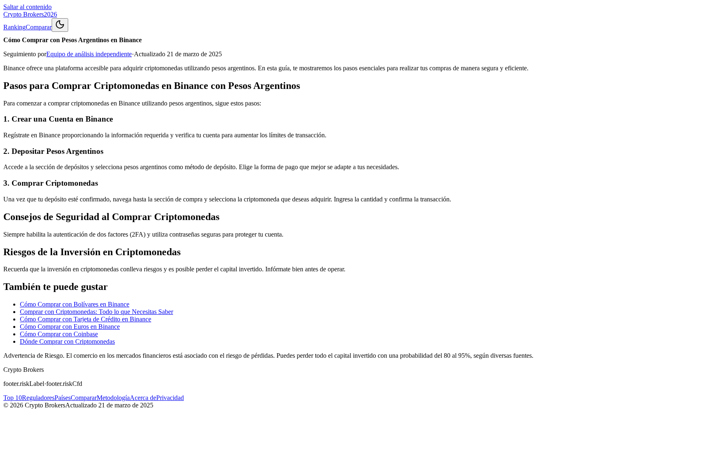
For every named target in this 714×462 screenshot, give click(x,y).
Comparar (39, 27)
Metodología (113, 397)
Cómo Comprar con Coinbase (59, 334)
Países (63, 397)
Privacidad (170, 397)
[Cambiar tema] (60, 25)
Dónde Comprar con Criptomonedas (67, 341)
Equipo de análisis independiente (89, 53)
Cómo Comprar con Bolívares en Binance (74, 304)
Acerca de (143, 397)
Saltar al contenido (27, 6)
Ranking (14, 27)
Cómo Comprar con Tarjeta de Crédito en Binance (85, 319)
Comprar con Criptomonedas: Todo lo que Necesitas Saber (96, 311)
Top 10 (12, 397)
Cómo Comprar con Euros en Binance (70, 326)
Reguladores (38, 397)
